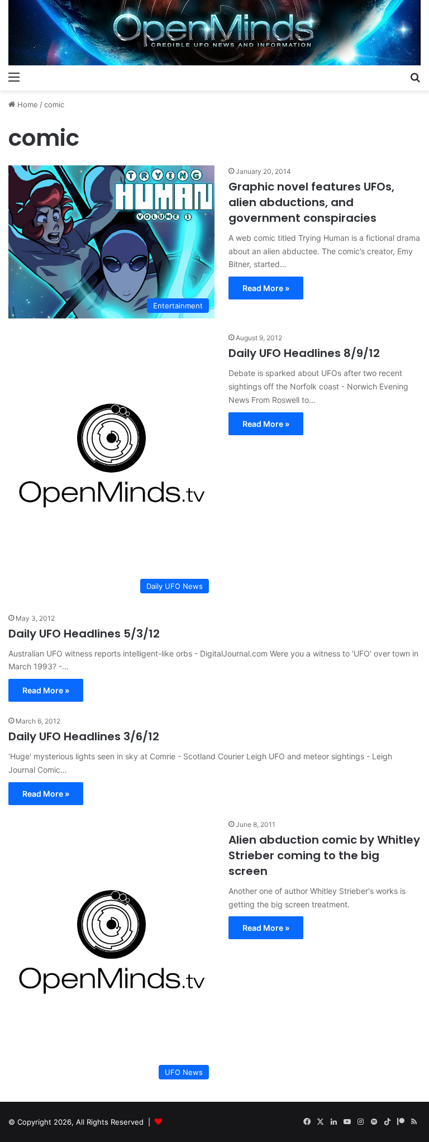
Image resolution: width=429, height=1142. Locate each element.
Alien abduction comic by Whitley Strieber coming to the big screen (324, 855)
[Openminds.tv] (214, 32)
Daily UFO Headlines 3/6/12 (83, 736)
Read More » (265, 288)
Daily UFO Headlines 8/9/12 (304, 353)
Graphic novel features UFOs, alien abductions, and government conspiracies (311, 202)
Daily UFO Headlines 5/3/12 (84, 633)
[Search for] (415, 76)
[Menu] (14, 76)
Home (26, 104)
